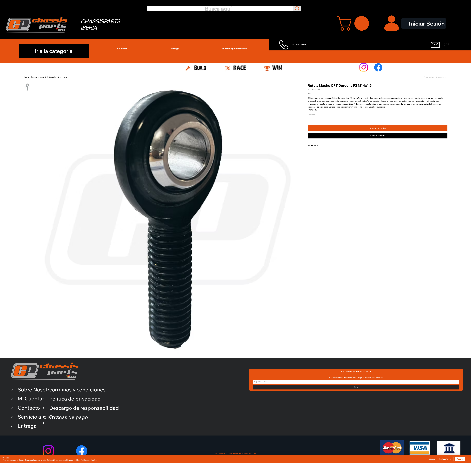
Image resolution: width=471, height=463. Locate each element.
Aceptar (460, 459)
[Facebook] (378, 67)
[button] (354, 23)
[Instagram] (363, 67)
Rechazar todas (445, 459)
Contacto (29, 407)
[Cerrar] (468, 459)
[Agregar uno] (319, 119)
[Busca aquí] (297, 8)
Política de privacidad (89, 460)
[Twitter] (317, 145)
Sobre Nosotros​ (36, 389)
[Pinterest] (315, 145)
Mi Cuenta (30, 398)
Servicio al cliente (39, 416)
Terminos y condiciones (77, 389)
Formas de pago (68, 417)
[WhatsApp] (309, 145)
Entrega (27, 425)
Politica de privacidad (75, 398)
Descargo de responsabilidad (84, 408)
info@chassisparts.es (453, 45)
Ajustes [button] (432, 459)
